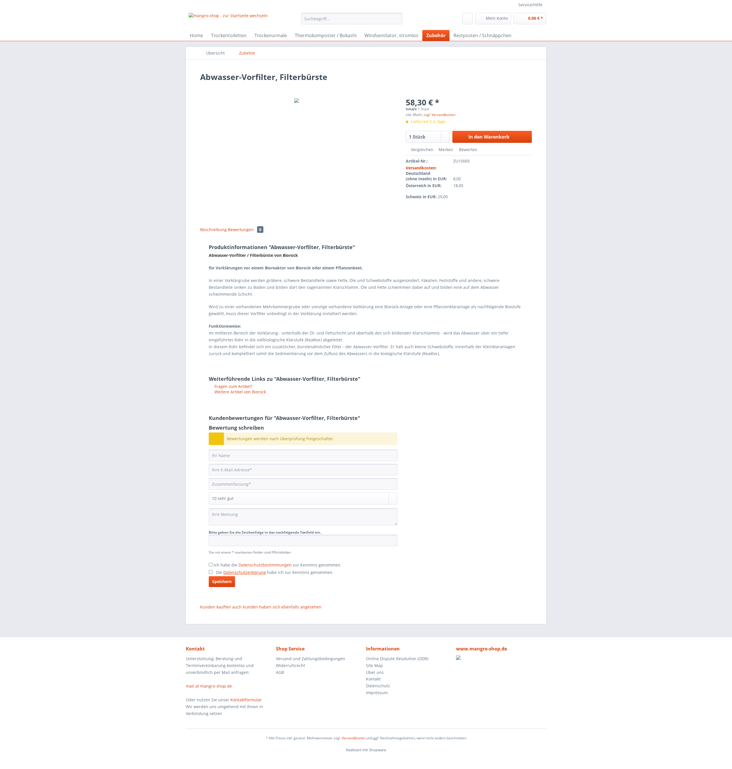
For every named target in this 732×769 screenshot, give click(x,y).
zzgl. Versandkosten (439, 114)
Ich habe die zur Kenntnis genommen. (277, 565)
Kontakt (373, 679)
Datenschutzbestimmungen (265, 565)
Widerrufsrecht (290, 665)
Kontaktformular (246, 699)
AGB (280, 672)
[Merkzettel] (467, 18)
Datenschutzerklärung (244, 572)
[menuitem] (351, 21)
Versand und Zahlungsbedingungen (310, 658)
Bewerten (467, 149)
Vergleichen (421, 149)
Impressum (377, 692)
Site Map (374, 665)
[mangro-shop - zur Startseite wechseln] (228, 20)
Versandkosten (353, 738)
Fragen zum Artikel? (232, 386)
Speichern (222, 581)
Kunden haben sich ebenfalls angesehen (282, 607)
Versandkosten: (421, 168)
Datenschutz (378, 685)
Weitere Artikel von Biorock (239, 391)
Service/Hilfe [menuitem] (530, 4)
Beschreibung (213, 229)
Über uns (375, 672)
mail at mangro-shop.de (209, 686)
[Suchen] (397, 18)
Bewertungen (244, 229)
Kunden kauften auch (221, 607)
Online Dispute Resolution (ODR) (397, 658)
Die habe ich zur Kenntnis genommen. (274, 572)
